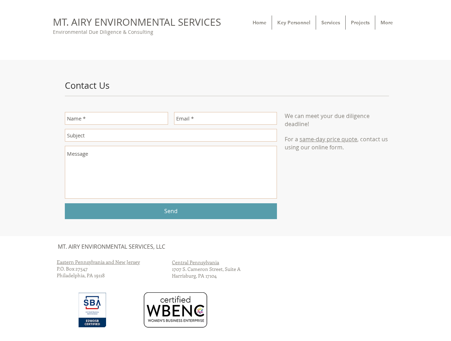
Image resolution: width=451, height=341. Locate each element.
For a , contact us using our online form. (336, 143)
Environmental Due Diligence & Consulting (103, 32)
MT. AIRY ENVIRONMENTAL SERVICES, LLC (111, 246)
